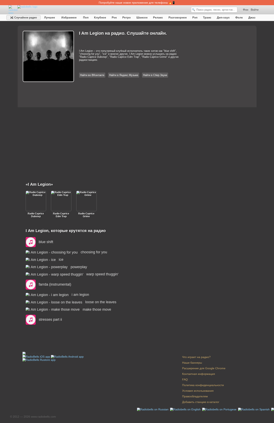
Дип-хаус (223, 17)
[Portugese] (219, 409)
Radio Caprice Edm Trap (61, 215)
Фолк (239, 17)
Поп (85, 17)
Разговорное (177, 17)
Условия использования (198, 390)
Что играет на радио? (196, 357)
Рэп (194, 17)
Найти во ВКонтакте (92, 75)
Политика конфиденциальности (203, 385)
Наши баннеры (192, 362)
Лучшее (49, 17)
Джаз (251, 17)
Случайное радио (25, 17)
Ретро (126, 17)
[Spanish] (254, 409)
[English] (185, 409)
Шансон (141, 17)
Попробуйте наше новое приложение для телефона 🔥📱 (137, 2)
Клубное (100, 17)
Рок (114, 17)
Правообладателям (195, 396)
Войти (255, 9)
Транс (207, 17)
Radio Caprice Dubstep (36, 215)
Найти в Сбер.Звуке (155, 75)
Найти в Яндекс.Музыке (123, 75)
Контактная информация (198, 373)
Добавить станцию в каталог (200, 402)
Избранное (69, 17)
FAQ (185, 379)
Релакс (158, 17)
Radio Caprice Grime (86, 215)
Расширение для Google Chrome (203, 368)
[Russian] (153, 409)
